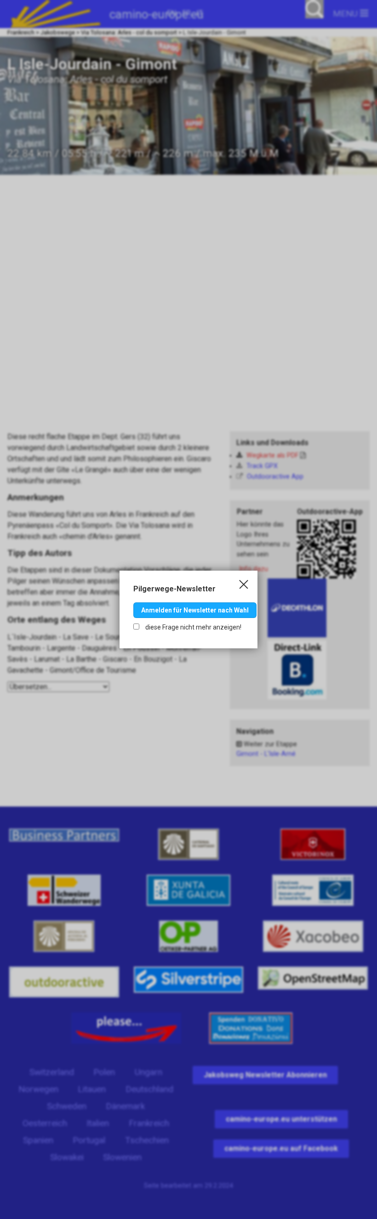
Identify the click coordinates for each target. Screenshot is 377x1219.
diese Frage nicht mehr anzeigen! (192, 627)
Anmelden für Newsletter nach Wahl (195, 610)
